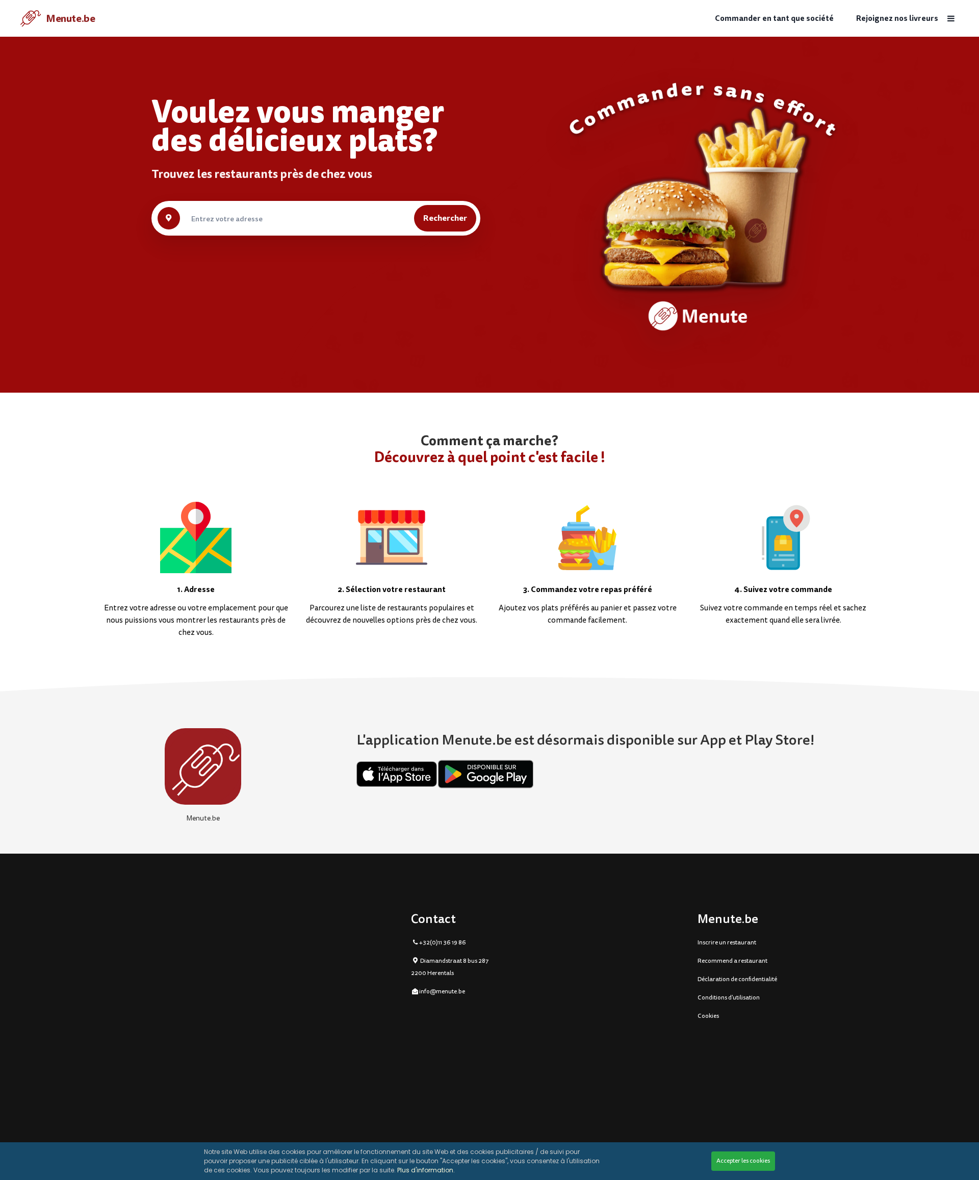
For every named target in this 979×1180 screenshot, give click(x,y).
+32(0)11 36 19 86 (442, 942)
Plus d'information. (426, 1170)
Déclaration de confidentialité (737, 979)
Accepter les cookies (743, 1161)
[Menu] (951, 18)
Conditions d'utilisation (729, 997)
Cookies (708, 1016)
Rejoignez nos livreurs (897, 18)
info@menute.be (442, 991)
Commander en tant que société (774, 18)
